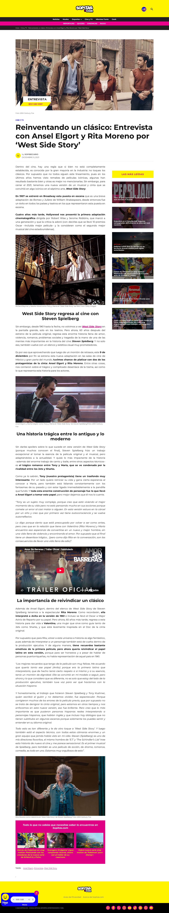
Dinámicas (92, 24)
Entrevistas (38, 868)
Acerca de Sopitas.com (93, 897)
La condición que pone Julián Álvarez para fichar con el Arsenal (132, 300)
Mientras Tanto (102, 19)
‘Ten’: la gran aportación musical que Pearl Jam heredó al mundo (132, 199)
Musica (66, 19)
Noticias (56, 19)
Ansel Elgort (28, 868)
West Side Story (50, 868)
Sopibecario (31, 154)
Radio (103, 24)
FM (115, 318)
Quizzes (80, 24)
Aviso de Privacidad (72, 897)
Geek (114, 19)
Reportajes (68, 24)
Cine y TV (89, 19)
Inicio (17, 28)
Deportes (76, 19)
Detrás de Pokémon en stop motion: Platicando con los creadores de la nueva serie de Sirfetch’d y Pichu (131, 274)
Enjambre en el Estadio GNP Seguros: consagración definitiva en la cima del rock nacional (132, 223)
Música (116, 195)
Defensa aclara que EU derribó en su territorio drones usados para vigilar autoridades (129, 248)
